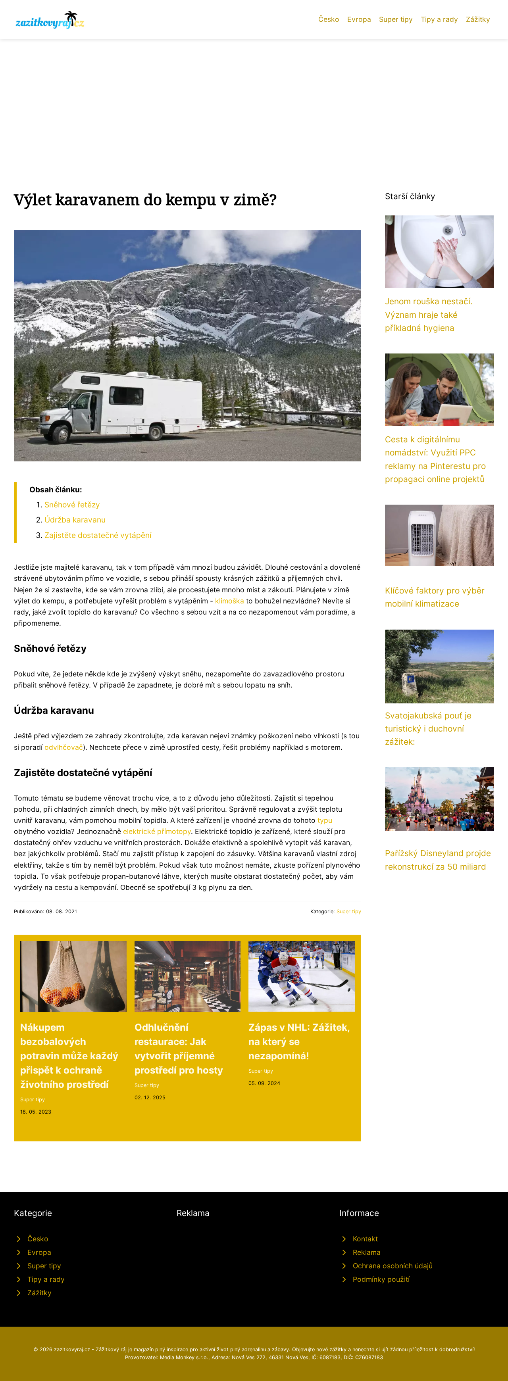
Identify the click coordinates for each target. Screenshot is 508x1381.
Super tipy (396, 19)
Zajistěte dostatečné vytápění (98, 535)
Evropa (359, 19)
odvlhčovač (63, 747)
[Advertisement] (254, 98)
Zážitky (478, 19)
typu (325, 820)
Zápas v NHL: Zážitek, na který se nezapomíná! (299, 1042)
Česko (328, 19)
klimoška (229, 601)
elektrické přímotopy (157, 831)
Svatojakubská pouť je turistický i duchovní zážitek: (428, 729)
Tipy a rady (439, 19)
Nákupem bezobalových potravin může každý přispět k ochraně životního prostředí (69, 1056)
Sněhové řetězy (72, 504)
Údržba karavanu (75, 519)
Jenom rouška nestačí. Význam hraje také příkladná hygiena (429, 314)
